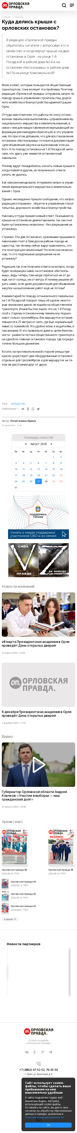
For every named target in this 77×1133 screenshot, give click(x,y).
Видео (7, 736)
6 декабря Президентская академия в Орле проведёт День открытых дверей (37, 713)
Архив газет (12, 821)
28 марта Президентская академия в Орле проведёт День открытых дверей (36, 643)
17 (16, 475)
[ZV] (38, 576)
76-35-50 (52, 1070)
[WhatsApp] (33, 409)
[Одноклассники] (28, 409)
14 (46, 469)
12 (31, 469)
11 (23, 469)
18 (23, 475)
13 (38, 469)
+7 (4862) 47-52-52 (32, 1070)
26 (31, 481)
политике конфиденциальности (44, 1117)
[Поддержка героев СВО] (38, 538)
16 (61, 469)
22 (53, 475)
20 (38, 475)
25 (23, 481)
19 (31, 475)
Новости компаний (18, 586)
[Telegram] (38, 409)
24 (16, 481)
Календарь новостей (38, 437)
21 (46, 475)
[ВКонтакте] (23, 409)
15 (53, 469)
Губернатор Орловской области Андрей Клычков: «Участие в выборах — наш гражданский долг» (34, 795)
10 (16, 469)
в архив (8, 919)
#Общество (18, 403)
